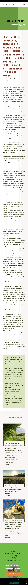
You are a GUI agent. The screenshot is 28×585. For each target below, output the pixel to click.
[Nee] (26, 581)
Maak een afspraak (14, 574)
